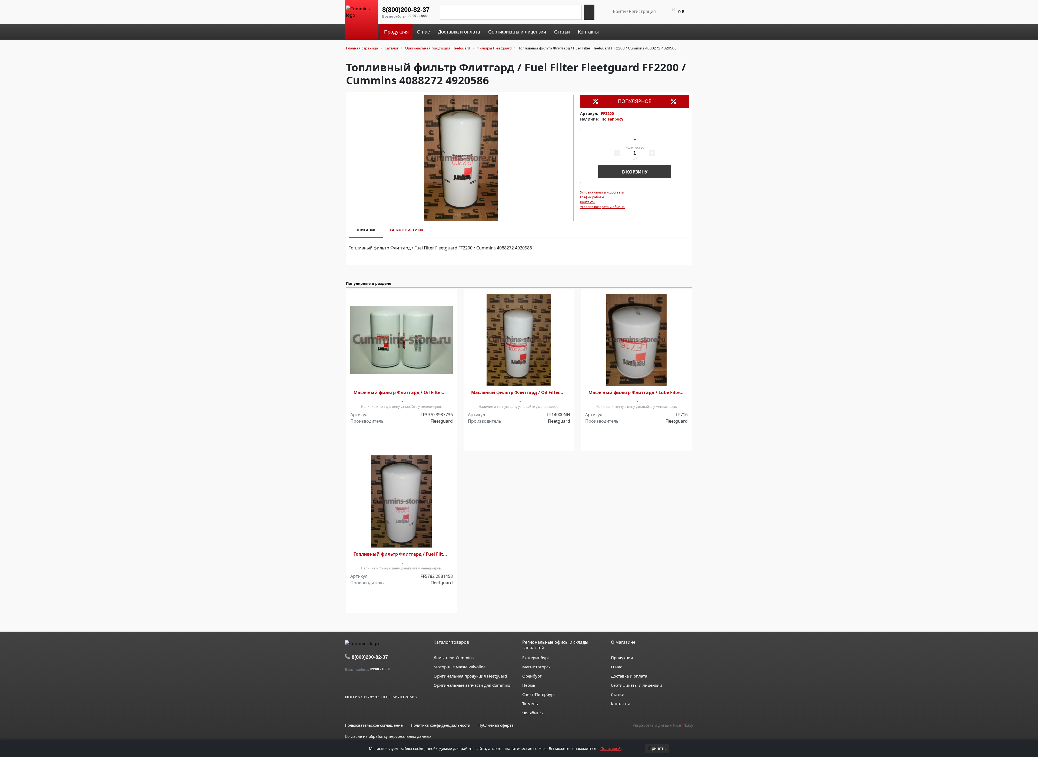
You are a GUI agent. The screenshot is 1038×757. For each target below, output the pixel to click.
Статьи (617, 694)
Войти (619, 11)
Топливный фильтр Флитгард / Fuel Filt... (400, 554)
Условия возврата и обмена (602, 207)
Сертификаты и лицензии (636, 685)
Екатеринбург (536, 657)
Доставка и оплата (629, 676)
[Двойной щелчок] (349, 684)
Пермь (528, 685)
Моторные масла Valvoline (459, 666)
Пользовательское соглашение (374, 725)
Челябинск (533, 712)
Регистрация (642, 11)
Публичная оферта (496, 725)
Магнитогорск (536, 666)
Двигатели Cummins (454, 657)
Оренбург (532, 676)
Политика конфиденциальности (440, 725)
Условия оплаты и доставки (602, 192)
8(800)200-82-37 (406, 9)
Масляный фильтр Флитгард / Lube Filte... (636, 392)
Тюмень (530, 703)
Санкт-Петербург (538, 694)
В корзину (635, 172)
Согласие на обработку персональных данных (388, 736)
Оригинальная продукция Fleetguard (470, 676)
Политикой (610, 748)
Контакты (587, 202)
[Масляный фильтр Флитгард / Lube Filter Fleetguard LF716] (636, 340)
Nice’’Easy (683, 725)
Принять (657, 748)
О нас (616, 666)
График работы (592, 197)
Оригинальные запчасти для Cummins (472, 685)
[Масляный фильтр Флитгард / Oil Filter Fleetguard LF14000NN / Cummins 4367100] (519, 340)
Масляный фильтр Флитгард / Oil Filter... (400, 392)
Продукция (622, 657)
